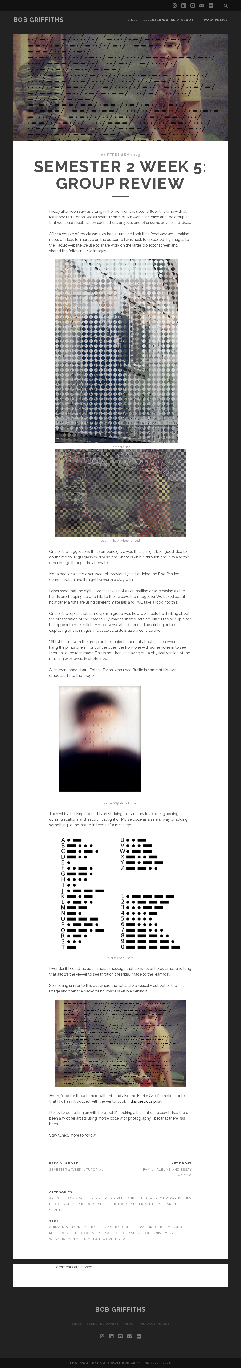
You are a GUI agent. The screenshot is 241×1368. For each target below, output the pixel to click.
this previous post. (146, 1101)
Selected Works (159, 20)
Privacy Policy (213, 20)
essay (139, 1227)
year (123, 1239)
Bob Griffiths (38, 19)
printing (147, 1204)
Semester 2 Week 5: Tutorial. (76, 1169)
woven (109, 1239)
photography (88, 1233)
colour (99, 1198)
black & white (76, 1198)
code (127, 1227)
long (177, 1227)
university (163, 1233)
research (167, 1204)
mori (53, 1233)
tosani (127, 1233)
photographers (93, 1204)
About (187, 20)
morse (66, 1233)
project (111, 1233)
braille (95, 1227)
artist (55, 1198)
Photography (124, 1204)
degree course (124, 1198)
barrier (78, 1227)
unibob (144, 1233)
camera (112, 1227)
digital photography (161, 1198)
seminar (57, 1210)
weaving (57, 1239)
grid (152, 1227)
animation (59, 1227)
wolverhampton (84, 1239)
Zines (132, 20)
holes (164, 1227)
